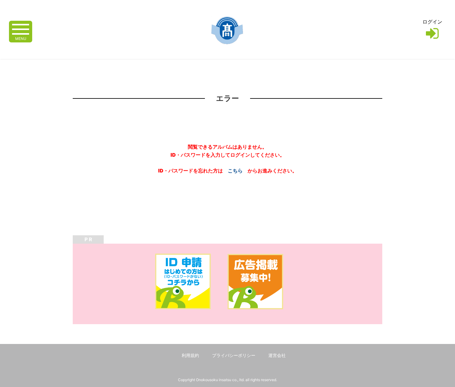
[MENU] (20, 29)
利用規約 (190, 355)
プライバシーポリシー (233, 355)
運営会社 (277, 355)
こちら (235, 170)
